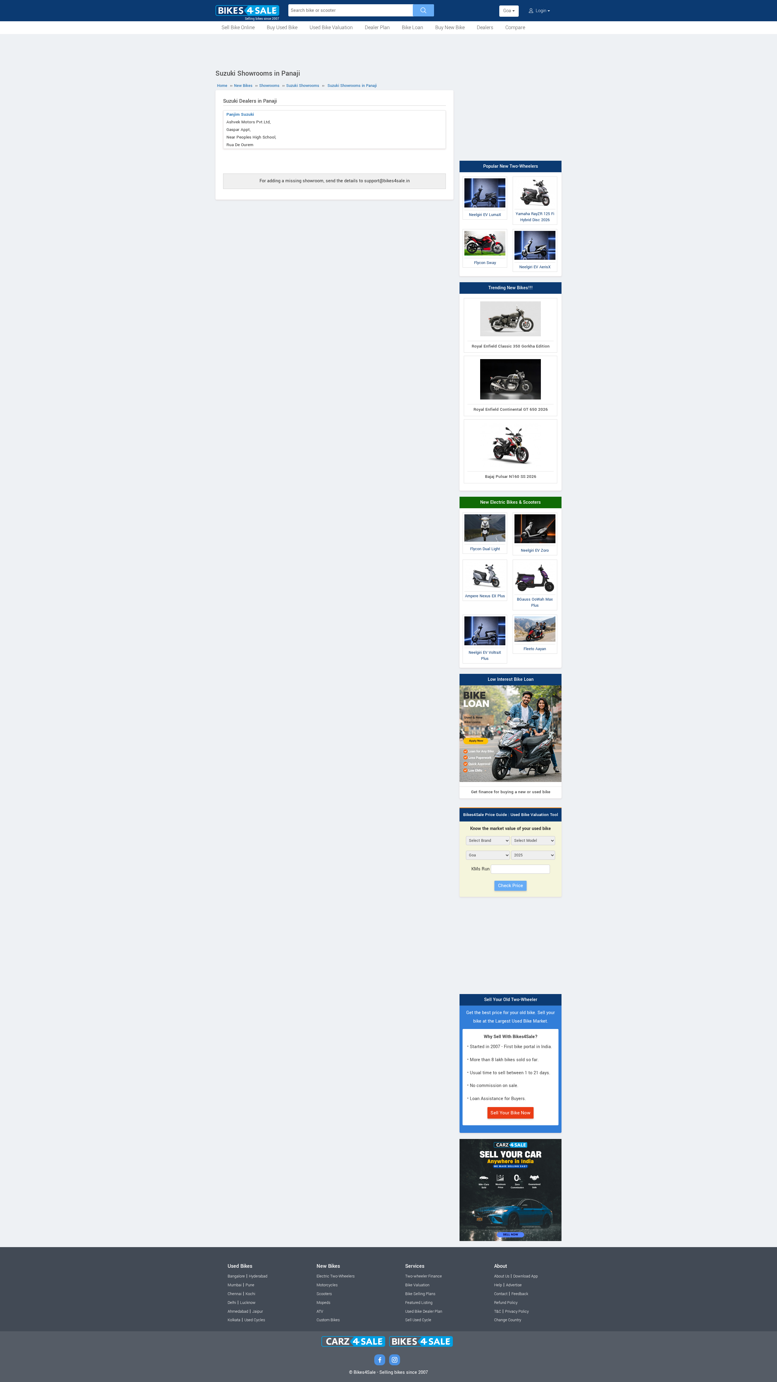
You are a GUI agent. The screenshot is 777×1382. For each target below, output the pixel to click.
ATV (320, 1311)
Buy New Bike (450, 27)
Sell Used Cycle (418, 1320)
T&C (497, 1311)
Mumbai (235, 1285)
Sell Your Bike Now (510, 1112)
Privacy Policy (517, 1311)
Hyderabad (258, 1276)
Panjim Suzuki (240, 114)
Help (498, 1285)
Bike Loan (412, 27)
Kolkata (234, 1320)
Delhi (232, 1302)
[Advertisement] (388, 50)
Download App (525, 1276)
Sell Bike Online (238, 27)
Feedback (519, 1294)
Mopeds (323, 1302)
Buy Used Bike (282, 27)
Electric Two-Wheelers (336, 1276)
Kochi (250, 1294)
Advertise (514, 1285)
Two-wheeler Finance (423, 1276)
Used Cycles (254, 1320)
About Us (501, 1276)
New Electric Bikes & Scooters (510, 502)
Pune (250, 1285)
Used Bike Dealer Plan (423, 1311)
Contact (500, 1294)
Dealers (485, 27)
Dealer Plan (377, 27)
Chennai (235, 1294)
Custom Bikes (328, 1320)
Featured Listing (419, 1302)
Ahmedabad (238, 1311)
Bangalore (236, 1276)
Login (541, 11)
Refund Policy (505, 1302)
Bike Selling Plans (420, 1294)
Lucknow (248, 1302)
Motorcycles (327, 1285)
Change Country (507, 1320)
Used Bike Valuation (331, 27)
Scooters (324, 1294)
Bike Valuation (417, 1285)
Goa (507, 11)
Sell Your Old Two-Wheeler (510, 999)
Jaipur (257, 1311)
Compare (515, 27)
